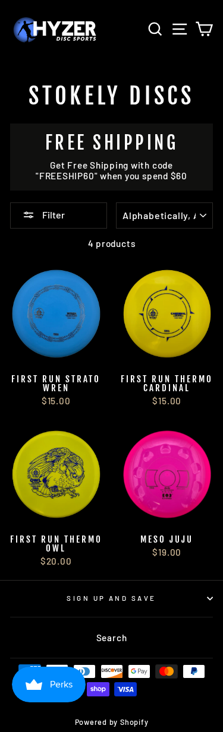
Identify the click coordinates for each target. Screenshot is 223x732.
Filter (52, 214)
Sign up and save (111, 598)
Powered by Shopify (112, 722)
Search (111, 637)
